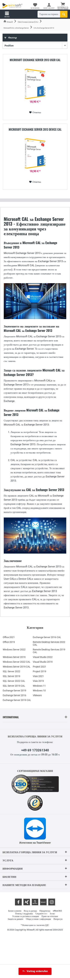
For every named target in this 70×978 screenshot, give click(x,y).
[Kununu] (43, 902)
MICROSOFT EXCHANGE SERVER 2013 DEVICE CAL (35, 130)
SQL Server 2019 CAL (14, 685)
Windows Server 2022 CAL (16, 661)
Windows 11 (39, 685)
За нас (52, 913)
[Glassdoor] (35, 902)
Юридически (44, 911)
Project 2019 (39, 671)
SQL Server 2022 (11, 671)
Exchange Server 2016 (14, 695)
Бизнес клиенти (14, 911)
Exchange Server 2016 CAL (47, 637)
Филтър (12, 37)
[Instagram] (51, 902)
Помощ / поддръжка (24, 913)
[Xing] (26, 902)
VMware (37, 695)
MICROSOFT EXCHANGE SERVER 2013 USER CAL (35, 60)
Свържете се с (41, 913)
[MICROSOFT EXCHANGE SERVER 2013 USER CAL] (35, 83)
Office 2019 (9, 642)
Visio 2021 (38, 676)
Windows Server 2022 (14, 649)
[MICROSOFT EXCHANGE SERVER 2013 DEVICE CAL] (35, 153)
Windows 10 (39, 690)
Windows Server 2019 (14, 657)
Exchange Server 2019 (14, 690)
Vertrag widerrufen (37, 971)
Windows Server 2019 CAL (16, 666)
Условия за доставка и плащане (25, 916)
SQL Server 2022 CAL (14, 681)
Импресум (58, 919)
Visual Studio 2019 (42, 661)
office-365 (57, 911)
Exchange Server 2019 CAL (17, 700)
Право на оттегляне (49, 916)
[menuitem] (63, 6)
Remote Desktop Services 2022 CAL (49, 643)
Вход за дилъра (30, 911)
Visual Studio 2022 (42, 657)
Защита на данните (15, 919)
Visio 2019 (38, 681)
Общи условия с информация (38, 919)
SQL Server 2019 (11, 676)
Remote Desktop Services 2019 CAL (49, 651)
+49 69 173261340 (35, 750)
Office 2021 (9, 637)
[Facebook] (18, 902)
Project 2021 (39, 666)
